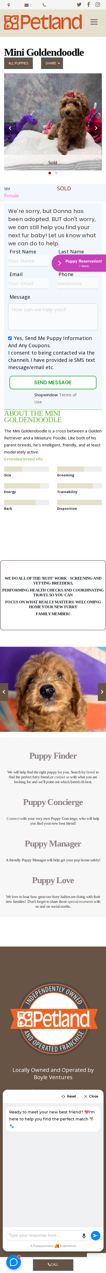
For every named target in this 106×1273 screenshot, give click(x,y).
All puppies (18, 63)
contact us (62, 777)
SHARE (51, 63)
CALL (54, 1264)
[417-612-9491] (44, 4)
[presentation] (10, 128)
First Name (23, 251)
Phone (65, 274)
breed (90, 772)
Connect (13, 818)
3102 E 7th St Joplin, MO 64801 (9, 4)
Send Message (52, 382)
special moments (80, 901)
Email (16, 274)
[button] (94, 22)
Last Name (71, 251)
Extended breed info (23, 459)
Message (20, 297)
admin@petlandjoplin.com (26, 4)
